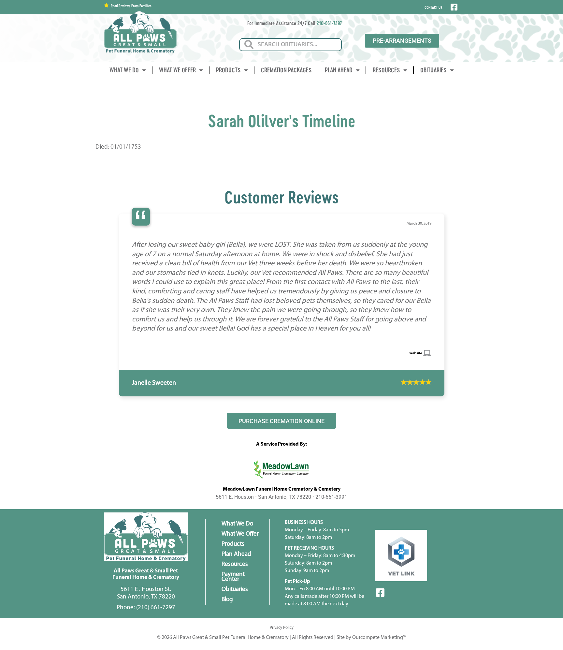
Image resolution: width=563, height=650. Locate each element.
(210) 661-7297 (155, 580)
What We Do (124, 70)
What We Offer (177, 70)
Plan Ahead (339, 70)
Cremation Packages (286, 70)
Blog (227, 572)
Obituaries (433, 70)
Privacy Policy (282, 600)
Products (228, 70)
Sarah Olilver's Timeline (281, 121)
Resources (386, 70)
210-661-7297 (329, 23)
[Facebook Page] (453, 7)
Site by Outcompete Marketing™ (371, 609)
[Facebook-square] (380, 565)
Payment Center (233, 548)
